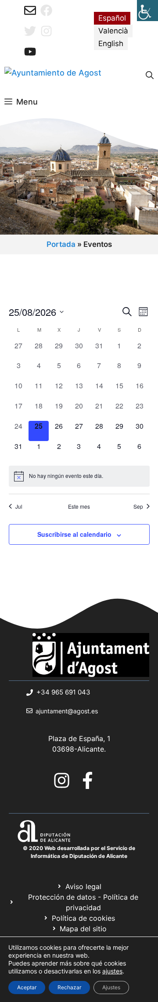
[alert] (79, 476)
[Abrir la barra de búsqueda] (149, 75)
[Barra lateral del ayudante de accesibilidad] (147, 10)
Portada (61, 244)
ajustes (112, 971)
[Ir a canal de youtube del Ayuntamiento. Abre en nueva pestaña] (30, 51)
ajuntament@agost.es (67, 711)
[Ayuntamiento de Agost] (52, 75)
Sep (138, 506)
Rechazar (69, 987)
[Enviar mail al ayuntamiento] (30, 10)
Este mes (79, 506)
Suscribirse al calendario (74, 534)
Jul (18, 506)
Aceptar (26, 987)
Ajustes (111, 987)
